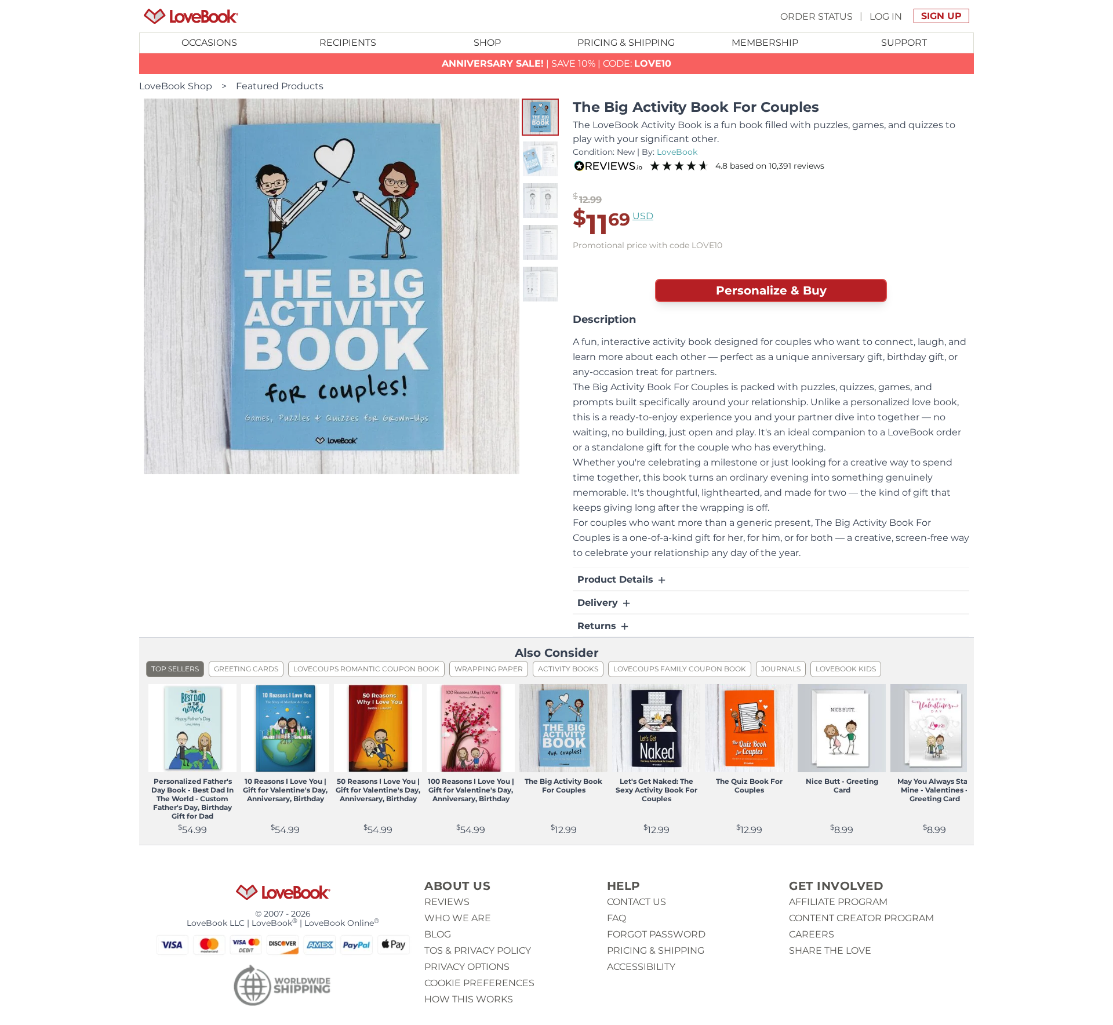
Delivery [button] (599, 602)
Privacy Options (467, 966)
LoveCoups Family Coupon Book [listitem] (679, 668)
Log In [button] (886, 15)
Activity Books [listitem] (568, 668)
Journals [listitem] (781, 668)
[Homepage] (191, 16)
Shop (487, 42)
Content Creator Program (861, 918)
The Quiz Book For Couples (749, 785)
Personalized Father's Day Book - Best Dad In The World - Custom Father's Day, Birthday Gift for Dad (192, 798)
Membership (765, 42)
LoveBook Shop (175, 86)
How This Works (468, 999)
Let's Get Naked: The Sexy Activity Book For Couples (656, 790)
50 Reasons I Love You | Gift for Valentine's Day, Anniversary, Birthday (378, 790)
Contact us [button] (636, 901)
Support (904, 42)
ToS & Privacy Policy (477, 950)
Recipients (347, 42)
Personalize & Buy (771, 290)
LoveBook (677, 152)
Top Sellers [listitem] (175, 668)
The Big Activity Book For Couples (563, 785)
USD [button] (642, 215)
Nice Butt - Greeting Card (842, 785)
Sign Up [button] (941, 15)
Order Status (816, 15)
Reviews (447, 901)
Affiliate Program (838, 901)
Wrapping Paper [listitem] (488, 668)
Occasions (209, 42)
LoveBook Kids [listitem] (846, 668)
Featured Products (279, 86)
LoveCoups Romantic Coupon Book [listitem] (366, 668)
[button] (540, 117)
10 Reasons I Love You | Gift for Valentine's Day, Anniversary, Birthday (285, 790)
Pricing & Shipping (626, 42)
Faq (616, 918)
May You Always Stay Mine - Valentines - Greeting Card (934, 790)
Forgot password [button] (656, 934)
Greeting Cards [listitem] (246, 668)
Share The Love (830, 950)
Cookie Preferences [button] (479, 982)
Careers (811, 934)
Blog (437, 934)
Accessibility (641, 966)
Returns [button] (598, 625)
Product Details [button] (616, 579)
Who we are (457, 918)
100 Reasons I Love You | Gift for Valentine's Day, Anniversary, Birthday (471, 790)
